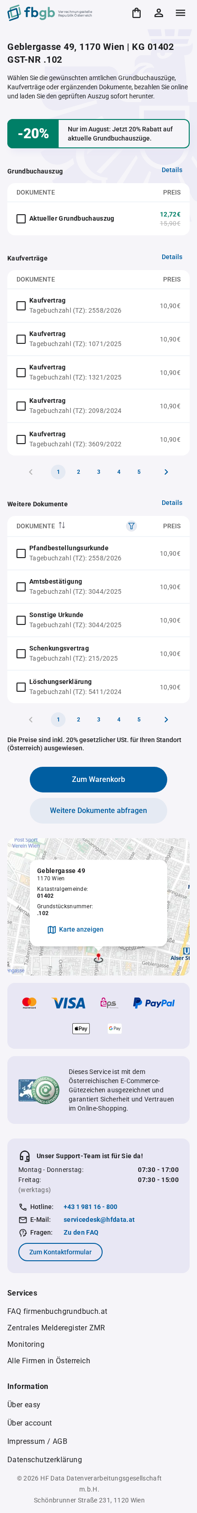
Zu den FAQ (81, 1232)
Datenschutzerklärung (44, 1459)
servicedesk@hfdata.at (99, 1219)
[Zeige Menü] (180, 13)
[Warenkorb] (136, 13)
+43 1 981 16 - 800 (90, 1206)
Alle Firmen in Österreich (48, 1360)
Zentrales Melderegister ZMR (56, 1327)
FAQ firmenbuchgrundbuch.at (57, 1311)
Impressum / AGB (37, 1441)
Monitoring (25, 1344)
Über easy (24, 1404)
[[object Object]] (131, 526)
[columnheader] (76, 526)
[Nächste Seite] (166, 472)
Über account (29, 1423)
